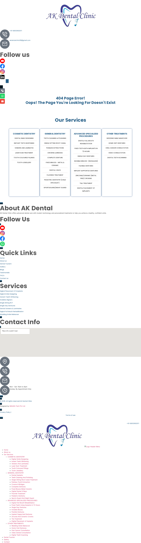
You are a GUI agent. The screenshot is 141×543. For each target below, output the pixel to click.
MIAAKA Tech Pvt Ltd (17, 406)
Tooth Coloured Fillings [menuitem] (20, 468)
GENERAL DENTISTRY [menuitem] (16, 473)
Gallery (48, 84)
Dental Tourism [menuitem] (9, 537)
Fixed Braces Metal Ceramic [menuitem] (22, 489)
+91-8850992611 (16, 31)
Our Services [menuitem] (8, 454)
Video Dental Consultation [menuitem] (21, 533)
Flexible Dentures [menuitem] (18, 512)
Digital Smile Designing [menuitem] (20, 459)
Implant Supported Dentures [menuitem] (22, 514)
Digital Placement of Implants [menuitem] (22, 521)
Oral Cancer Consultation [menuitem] (21, 530)
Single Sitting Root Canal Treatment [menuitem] (27, 480)
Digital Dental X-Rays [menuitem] (20, 491)
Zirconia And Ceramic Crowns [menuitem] (22, 517)
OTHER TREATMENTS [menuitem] (16, 523)
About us (11, 84)
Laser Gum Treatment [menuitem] (20, 466)
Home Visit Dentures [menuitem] (19, 528)
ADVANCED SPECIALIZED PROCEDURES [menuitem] (22, 500)
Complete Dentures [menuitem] (19, 487)
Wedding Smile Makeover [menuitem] (21, 526)
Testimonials (58, 84)
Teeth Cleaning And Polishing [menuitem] (22, 477)
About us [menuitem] (7, 452)
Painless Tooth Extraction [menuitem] (21, 482)
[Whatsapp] (2, 96)
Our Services (22, 84)
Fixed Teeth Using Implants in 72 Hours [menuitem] (26, 505)
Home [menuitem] (6, 450)
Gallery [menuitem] (6, 540)
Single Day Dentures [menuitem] (21, 507)
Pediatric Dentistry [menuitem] (19, 496)
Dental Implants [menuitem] (17, 475)
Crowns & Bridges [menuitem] (18, 484)
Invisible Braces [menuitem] (17, 510)
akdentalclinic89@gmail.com (20, 40)
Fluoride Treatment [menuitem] (18, 494)
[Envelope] (2, 101)
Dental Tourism (37, 84)
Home (3, 84)
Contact (68, 84)
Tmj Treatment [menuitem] (17, 519)
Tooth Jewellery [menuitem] (17, 471)
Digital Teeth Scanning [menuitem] (20, 535)
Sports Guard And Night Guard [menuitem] (25, 498)
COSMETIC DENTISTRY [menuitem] (16, 457)
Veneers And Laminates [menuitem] (20, 464)
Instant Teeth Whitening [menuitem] (20, 461)
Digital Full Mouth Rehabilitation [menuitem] (23, 503)
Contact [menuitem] (7, 542)
